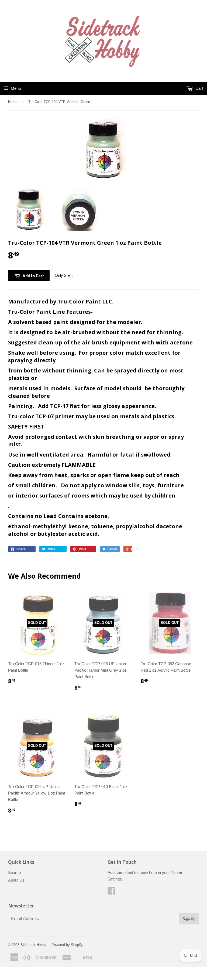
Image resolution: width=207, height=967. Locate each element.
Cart (198, 88)
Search (14, 872)
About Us (16, 880)
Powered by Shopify (67, 945)
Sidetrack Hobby (33, 945)
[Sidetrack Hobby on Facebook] (112, 892)
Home (12, 102)
